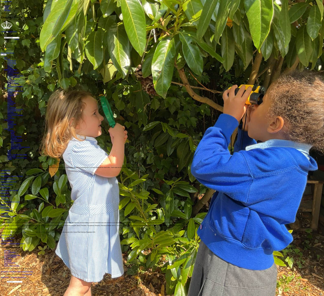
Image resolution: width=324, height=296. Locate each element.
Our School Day (11, 107)
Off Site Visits (4, 199)
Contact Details (11, 62)
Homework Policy (5, 196)
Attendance (10, 89)
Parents (6, 88)
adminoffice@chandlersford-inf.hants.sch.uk (21, 271)
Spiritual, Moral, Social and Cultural (17, 157)
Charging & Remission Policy (9, 181)
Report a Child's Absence (7, 53)
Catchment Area (11, 60)
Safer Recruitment (5, 207)
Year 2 (9, 153)
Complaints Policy (5, 187)
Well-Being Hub (11, 124)
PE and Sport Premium (13, 77)
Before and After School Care (15, 91)
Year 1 (9, 151)
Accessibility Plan (5, 170)
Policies (9, 78)
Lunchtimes (10, 101)
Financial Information (13, 72)
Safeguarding (11, 82)
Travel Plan (10, 126)
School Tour (10, 66)
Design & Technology (17, 139)
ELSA (9, 97)
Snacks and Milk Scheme (14, 110)
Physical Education (16, 145)
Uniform (9, 116)
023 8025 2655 (5, 271)
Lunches (6, 9)
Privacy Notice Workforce (8, 238)
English (13, 132)
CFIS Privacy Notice (6, 235)
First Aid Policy (5, 193)
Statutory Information (10, 69)
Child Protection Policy (7, 184)
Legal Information (27, 274)
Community (7, 119)
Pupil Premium (11, 80)
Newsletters (7, 10)
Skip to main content (6, 1)
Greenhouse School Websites (18, 277)
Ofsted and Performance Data (15, 75)
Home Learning (11, 156)
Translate (16, 39)
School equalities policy (7, 210)
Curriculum (7, 129)
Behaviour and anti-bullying (8, 179)
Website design (5, 277)
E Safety (9, 159)
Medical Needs (11, 103)
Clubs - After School (12, 94)
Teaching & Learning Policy (8, 216)
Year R (9, 150)
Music (12, 142)
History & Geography (16, 141)
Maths (12, 133)
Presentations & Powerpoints (15, 109)
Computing (14, 138)
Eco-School (10, 121)
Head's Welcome (11, 63)
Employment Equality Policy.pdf (9, 190)
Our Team (10, 65)
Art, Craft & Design (16, 136)
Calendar (6, 7)
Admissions (7, 5)
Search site (3, 281)
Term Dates (10, 112)
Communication (11, 95)
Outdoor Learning (15, 144)
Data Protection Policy (7, 240)
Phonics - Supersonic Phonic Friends (17, 154)
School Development (13, 83)
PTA (8, 106)
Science (13, 135)
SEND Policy (4, 213)
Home (5, 57)
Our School (7, 59)
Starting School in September (15, 86)
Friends (9, 98)
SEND (9, 85)
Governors (10, 74)
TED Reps (10, 127)
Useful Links (10, 118)
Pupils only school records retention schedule (13, 243)
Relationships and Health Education (20, 147)
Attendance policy (5, 173)
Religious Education (16, 148)
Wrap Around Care (12, 113)
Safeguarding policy (6, 204)
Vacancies (10, 68)
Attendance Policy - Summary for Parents (12, 176)
